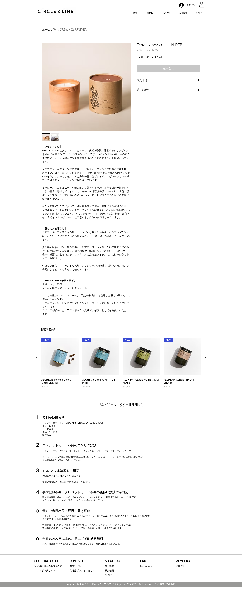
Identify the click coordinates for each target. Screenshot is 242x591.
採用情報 (110, 570)
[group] (121, 363)
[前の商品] (36, 357)
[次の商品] (206, 357)
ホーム (46, 29)
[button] (201, 4)
